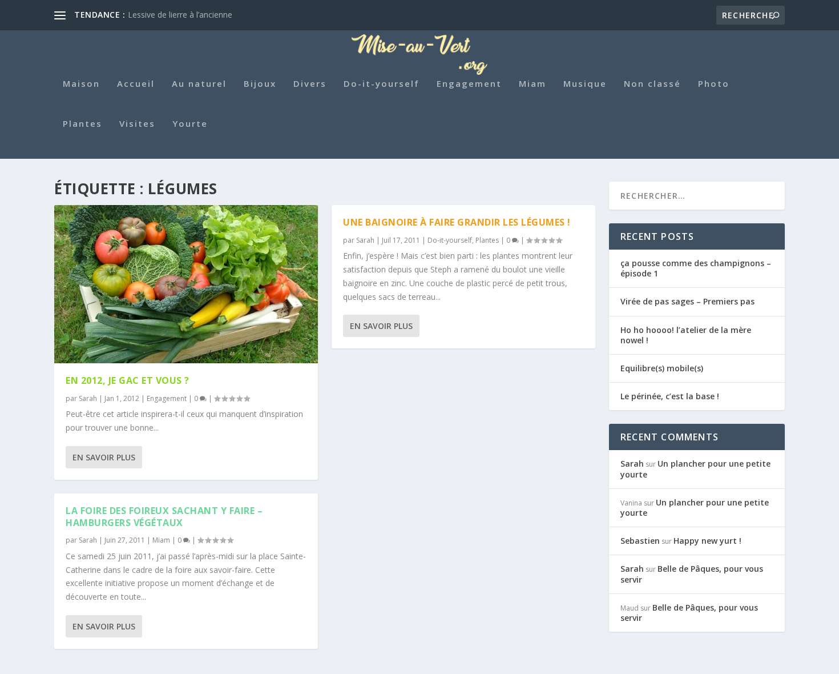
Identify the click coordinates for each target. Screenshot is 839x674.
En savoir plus (103, 457)
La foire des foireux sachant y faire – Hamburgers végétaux (164, 516)
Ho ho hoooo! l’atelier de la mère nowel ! (685, 335)
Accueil (136, 84)
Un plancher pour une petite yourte (695, 468)
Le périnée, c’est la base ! (669, 396)
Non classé (652, 84)
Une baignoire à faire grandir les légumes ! (457, 222)
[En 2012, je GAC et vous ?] (186, 284)
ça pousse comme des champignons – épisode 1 (695, 268)
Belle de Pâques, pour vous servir (691, 573)
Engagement (469, 84)
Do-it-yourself (382, 84)
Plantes (82, 124)
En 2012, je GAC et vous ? (127, 380)
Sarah (88, 398)
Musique (585, 84)
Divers (309, 84)
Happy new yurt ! (707, 540)
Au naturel (199, 84)
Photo (713, 84)
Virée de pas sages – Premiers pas (687, 301)
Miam (532, 84)
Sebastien (640, 540)
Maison (81, 84)
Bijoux (260, 84)
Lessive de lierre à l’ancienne (180, 14)
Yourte (190, 124)
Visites (137, 124)
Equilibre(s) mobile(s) (661, 368)
